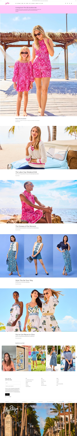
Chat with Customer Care (30, 379)
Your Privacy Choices (60, 401)
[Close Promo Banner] (1, 0)
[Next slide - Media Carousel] (76, 357)
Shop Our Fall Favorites (42, 0)
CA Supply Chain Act (70, 401)
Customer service (28, 386)
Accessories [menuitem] (33, 3)
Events (57, 382)
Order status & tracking (29, 381)
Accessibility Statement (24, 401)
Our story (58, 379)
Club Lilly (42, 382)
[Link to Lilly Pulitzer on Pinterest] (10, 396)
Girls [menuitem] (24, 3)
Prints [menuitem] (42, 3)
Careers (58, 381)
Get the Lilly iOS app (43, 385)
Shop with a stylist (43, 381)
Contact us (27, 385)
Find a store (42, 379)
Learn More (16, 11)
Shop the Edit (17, 175)
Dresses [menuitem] (27, 3)
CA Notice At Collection (40, 401)
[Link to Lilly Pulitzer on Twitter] (8, 396)
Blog (57, 385)
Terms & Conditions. (17, 388)
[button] (76, 0)
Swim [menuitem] (29, 3)
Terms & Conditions (15, 401)
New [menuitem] (16, 3)
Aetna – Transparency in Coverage (50, 401)
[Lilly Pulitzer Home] (7, 3)
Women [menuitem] (22, 3)
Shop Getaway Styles (18, 338)
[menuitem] (65, 3)
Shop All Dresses (17, 229)
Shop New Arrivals (17, 121)
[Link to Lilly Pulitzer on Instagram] (5, 396)
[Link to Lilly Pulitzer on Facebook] (6, 396)
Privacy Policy (12, 388)
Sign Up (7, 394)
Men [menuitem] (40, 3)
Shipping (27, 382)
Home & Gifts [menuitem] (37, 3)
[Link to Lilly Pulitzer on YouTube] (9, 396)
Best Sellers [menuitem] (19, 3)
